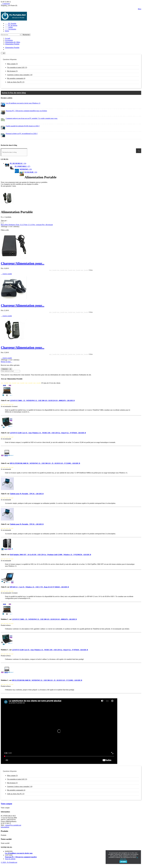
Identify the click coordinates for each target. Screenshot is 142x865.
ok (3, 53)
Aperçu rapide (6, 274)
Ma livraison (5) (12, 71)
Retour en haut (6, 362)
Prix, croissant (37, 225)
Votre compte (6, 804)
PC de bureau (11, 25)
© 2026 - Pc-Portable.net (9, 862)
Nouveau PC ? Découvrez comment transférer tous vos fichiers (26, 111)
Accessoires (10, 29)
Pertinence (12, 225)
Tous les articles (71, 141)
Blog (139, 9)
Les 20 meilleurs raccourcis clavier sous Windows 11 (23, 103)
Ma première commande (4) (16, 78)
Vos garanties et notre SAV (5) (17, 67)
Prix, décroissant (47, 225)
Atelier (9, 27)
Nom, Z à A (28, 225)
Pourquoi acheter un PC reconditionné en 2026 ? (22, 133)
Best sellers (5, 225)
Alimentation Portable (12, 47)
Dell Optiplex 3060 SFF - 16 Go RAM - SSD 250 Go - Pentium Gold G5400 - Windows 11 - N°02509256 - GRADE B (50, 554)
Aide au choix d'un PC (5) (15, 82)
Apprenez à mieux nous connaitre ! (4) (19, 75)
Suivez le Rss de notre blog (14, 92)
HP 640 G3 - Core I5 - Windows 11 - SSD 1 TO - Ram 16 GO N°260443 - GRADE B (39, 587)
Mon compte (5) (12, 64)
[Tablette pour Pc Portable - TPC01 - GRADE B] (7, 489)
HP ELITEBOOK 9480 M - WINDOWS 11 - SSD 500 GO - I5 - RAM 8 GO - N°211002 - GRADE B (45, 463)
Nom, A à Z (20, 225)
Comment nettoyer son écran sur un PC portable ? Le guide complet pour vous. (32, 118)
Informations (5, 827)
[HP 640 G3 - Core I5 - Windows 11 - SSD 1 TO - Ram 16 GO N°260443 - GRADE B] (7, 583)
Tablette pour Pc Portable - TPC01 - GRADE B (27, 494)
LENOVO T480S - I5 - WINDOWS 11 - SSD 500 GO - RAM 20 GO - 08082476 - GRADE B (42, 400)
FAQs (7, 31)
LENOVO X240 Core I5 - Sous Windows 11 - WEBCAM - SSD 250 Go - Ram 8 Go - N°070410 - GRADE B (48, 433)
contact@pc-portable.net (13, 825)
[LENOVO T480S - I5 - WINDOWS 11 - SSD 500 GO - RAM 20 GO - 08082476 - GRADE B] (7, 396)
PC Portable (10, 23)
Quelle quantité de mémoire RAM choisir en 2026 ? (23, 126)
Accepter (123, 861)
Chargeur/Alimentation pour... (22, 263)
